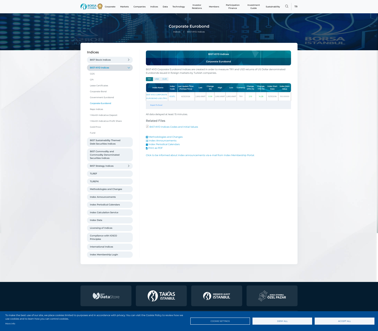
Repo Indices (96, 109)
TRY (149, 79)
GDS (92, 73)
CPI (91, 79)
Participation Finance (233, 6)
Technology (178, 6)
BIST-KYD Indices (99, 67)
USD (157, 79)
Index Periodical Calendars (105, 204)
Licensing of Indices (101, 228)
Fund (92, 133)
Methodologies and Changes (106, 189)
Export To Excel (156, 105)
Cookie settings (220, 321)
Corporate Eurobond (100, 103)
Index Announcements (103, 196)
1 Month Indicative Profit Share (106, 121)
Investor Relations (197, 6)
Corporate (110, 6)
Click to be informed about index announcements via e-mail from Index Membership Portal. (200, 155)
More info (10, 323)
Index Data (96, 220)
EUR (165, 79)
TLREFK (94, 181)
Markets (124, 6)
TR (296, 6)
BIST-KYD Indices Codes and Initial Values (173, 126)
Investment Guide (253, 6)
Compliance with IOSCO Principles (103, 237)
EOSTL (172, 96)
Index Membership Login (104, 254)
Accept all (344, 321)
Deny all (282, 321)
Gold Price (95, 127)
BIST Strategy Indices (102, 165)
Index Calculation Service (104, 212)
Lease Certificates (99, 85)
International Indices (101, 246)
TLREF (93, 173)
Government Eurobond (102, 97)
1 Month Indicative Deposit (103, 115)
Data (165, 6)
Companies (139, 6)
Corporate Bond (98, 91)
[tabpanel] (218, 96)
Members (214, 6)
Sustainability (273, 6)
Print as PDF (155, 148)
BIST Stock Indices (100, 59)
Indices (154, 6)
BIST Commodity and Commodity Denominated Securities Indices (104, 154)
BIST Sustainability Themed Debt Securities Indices (105, 142)
